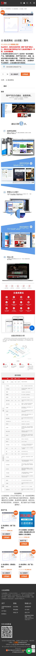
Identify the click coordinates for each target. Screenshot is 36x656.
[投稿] (21, 3)
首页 (2, 9)
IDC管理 (27, 609)
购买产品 (23, 541)
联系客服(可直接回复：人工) (29, 616)
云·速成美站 (8, 9)
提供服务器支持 (22, 642)
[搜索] (27, 3)
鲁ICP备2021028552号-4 (15, 650)
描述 (5, 86)
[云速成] (4, 3)
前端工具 (15, 612)
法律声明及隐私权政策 (6, 607)
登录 (10, 67)
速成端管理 (28, 606)
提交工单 (27, 612)
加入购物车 (14, 74)
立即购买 (25, 74)
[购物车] (24, 3)
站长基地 (15, 606)
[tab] (5, 86)
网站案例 (15, 609)
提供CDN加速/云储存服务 (23, 644)
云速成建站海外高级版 (17, 63)
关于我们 (4, 611)
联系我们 (4, 614)
